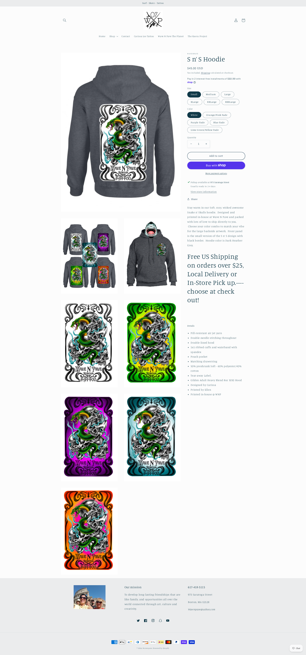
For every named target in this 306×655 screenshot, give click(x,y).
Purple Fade (198, 122)
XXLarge (211, 101)
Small (194, 94)
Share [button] (194, 199)
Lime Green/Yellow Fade (205, 129)
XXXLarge (230, 101)
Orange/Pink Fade (216, 114)
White (194, 114)
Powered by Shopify (161, 648)
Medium (211, 94)
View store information (204, 191)
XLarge (195, 101)
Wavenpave (147, 648)
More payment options (216, 173)
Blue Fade (219, 122)
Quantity (191, 137)
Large (227, 94)
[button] (64, 20)
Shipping (205, 73)
